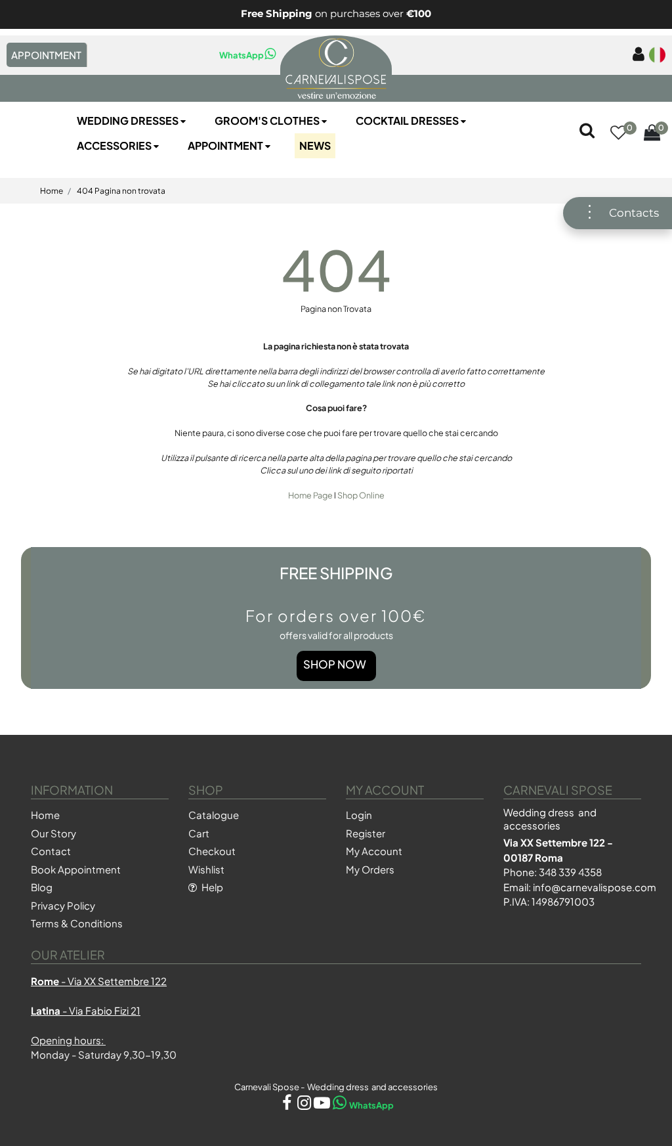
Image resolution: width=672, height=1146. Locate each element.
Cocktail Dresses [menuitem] (408, 120)
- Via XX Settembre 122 (99, 981)
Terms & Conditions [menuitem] (77, 923)
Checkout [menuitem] (212, 851)
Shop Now (334, 664)
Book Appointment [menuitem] (76, 869)
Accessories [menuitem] (115, 145)
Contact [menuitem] (51, 851)
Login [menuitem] (359, 814)
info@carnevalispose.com (594, 887)
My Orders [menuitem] (370, 869)
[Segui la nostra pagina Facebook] (287, 1105)
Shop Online (361, 495)
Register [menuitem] (365, 833)
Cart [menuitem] (198, 833)
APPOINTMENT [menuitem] (46, 55)
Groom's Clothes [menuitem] (268, 120)
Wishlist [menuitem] (206, 869)
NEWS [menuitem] (315, 145)
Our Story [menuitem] (53, 833)
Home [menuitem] (45, 814)
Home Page (311, 495)
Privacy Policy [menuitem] (63, 905)
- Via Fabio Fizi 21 (85, 1010)
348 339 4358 (570, 872)
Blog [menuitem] (41, 887)
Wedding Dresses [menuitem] (128, 120)
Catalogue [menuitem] (213, 814)
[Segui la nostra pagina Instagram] (305, 1105)
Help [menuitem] (211, 887)
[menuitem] (636, 54)
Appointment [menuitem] (226, 145)
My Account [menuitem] (374, 851)
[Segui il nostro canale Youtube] (322, 1105)
